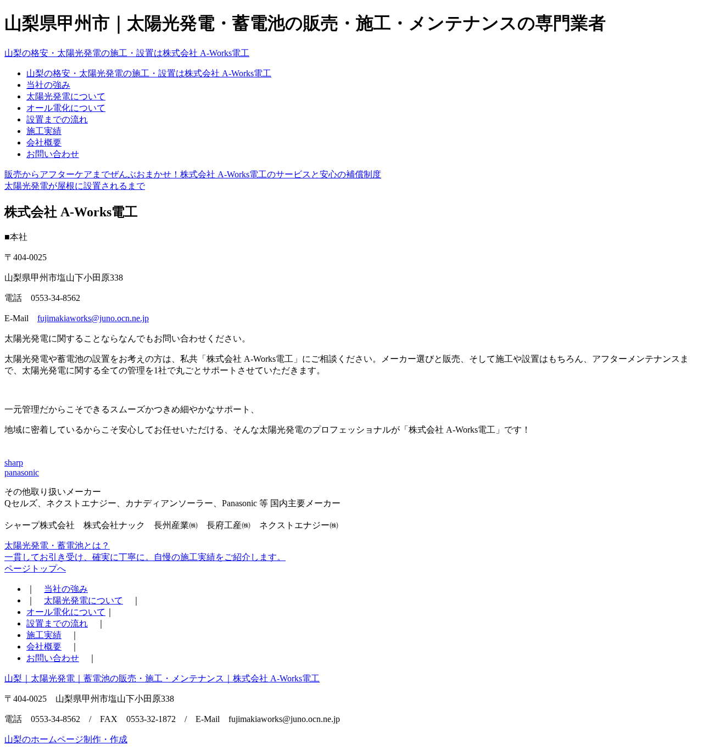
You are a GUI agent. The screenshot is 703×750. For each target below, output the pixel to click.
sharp (13, 462)
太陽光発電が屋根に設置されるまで (74, 186)
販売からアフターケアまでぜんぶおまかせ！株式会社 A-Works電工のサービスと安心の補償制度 (192, 174)
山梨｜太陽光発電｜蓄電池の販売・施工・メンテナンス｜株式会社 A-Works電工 (162, 678)
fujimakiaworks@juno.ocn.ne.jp (93, 318)
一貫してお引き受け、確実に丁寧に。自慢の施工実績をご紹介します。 (145, 557)
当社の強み (48, 84)
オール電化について (65, 108)
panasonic (21, 472)
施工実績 (44, 131)
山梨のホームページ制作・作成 (65, 739)
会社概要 (44, 142)
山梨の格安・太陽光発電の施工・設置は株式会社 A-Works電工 (126, 53)
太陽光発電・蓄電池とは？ (57, 545)
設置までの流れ (57, 119)
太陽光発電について (65, 96)
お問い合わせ (52, 154)
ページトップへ (35, 568)
